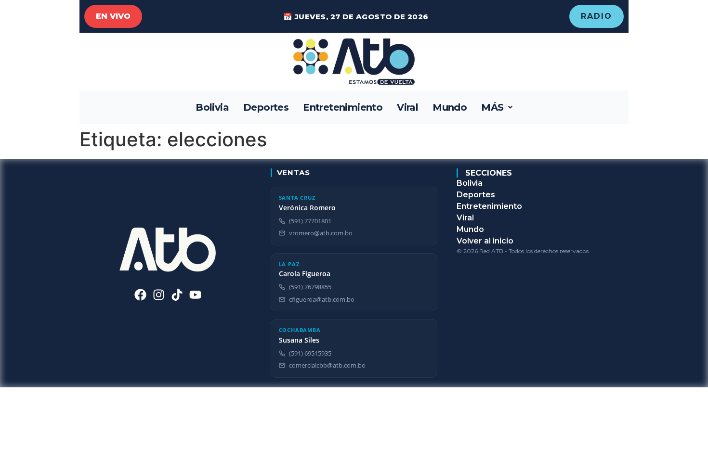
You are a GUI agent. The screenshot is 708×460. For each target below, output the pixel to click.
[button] (497, 107)
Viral (407, 107)
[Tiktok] (177, 294)
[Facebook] (140, 294)
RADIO (596, 16)
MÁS (492, 107)
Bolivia (212, 107)
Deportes (265, 107)
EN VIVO (113, 16)
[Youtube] (195, 294)
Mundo (450, 107)
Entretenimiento (342, 107)
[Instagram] (158, 294)
